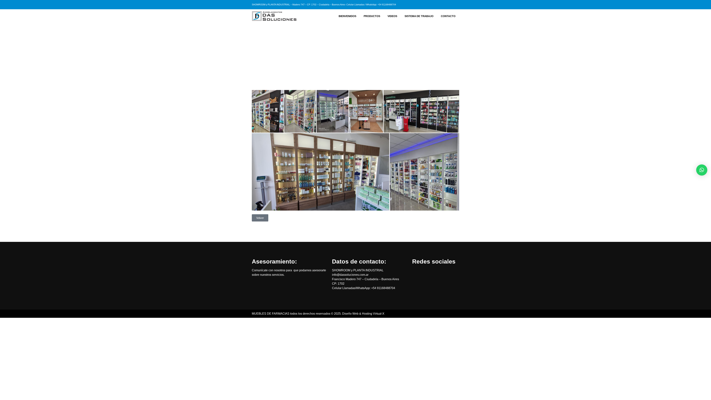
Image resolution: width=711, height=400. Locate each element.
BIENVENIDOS (347, 16)
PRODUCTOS (372, 16)
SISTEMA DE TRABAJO (419, 16)
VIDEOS (392, 16)
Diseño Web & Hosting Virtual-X (363, 313)
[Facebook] (450, 4)
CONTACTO (448, 16)
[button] (701, 170)
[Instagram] (456, 4)
